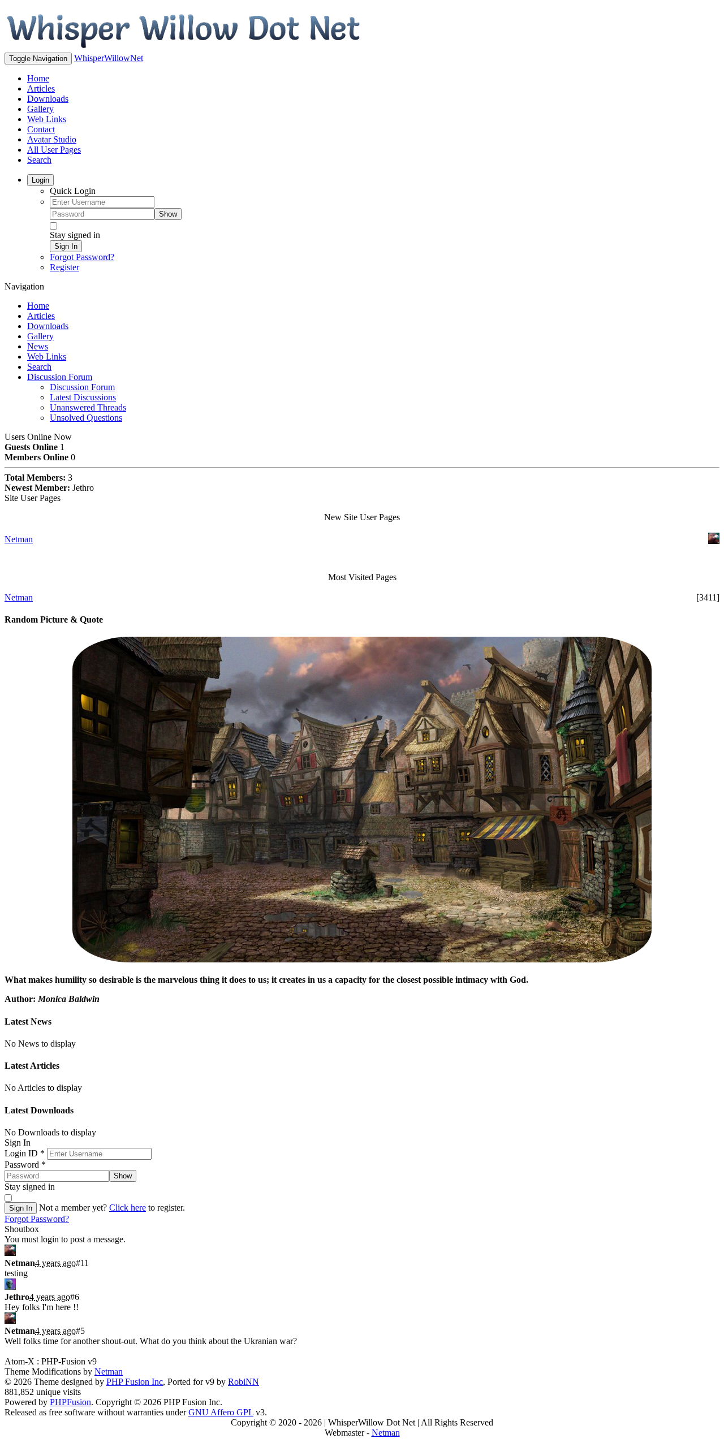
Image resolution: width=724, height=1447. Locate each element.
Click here (127, 1207)
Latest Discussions (83, 397)
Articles (41, 88)
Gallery (40, 109)
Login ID (25, 1153)
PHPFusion (70, 1402)
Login (40, 180)
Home (38, 78)
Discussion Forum (59, 377)
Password (25, 1164)
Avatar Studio (51, 139)
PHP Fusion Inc (134, 1381)
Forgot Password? (82, 257)
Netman (19, 539)
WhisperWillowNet (108, 58)
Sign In (65, 246)
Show (168, 214)
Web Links (46, 119)
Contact (41, 129)
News (37, 346)
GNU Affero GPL (220, 1412)
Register (64, 267)
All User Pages (54, 149)
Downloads (47, 98)
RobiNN (243, 1381)
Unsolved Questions (86, 417)
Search (39, 160)
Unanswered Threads (88, 407)
